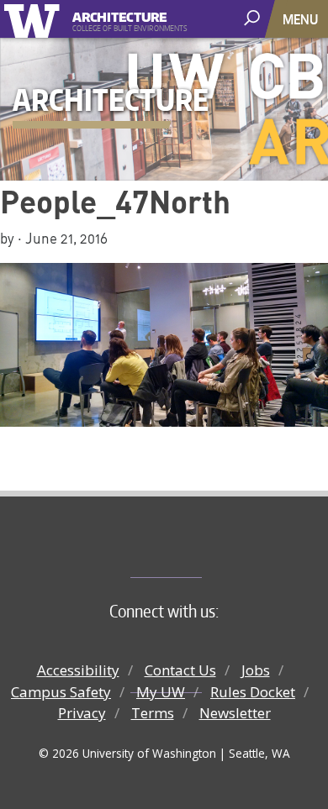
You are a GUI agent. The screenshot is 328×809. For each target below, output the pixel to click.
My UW (160, 691)
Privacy (82, 712)
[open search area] (253, 18)
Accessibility (78, 670)
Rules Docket (252, 691)
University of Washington (35, 19)
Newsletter (235, 712)
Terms (152, 712)
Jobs (255, 670)
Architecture (119, 14)
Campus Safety (61, 691)
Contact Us (180, 670)
